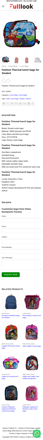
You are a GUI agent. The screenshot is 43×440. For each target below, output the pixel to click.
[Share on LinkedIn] (29, 104)
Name (4, 216)
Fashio (8, 99)
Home (4, 66)
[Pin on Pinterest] (20, 104)
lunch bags (14, 99)
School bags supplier (32, 428)
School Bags (12, 66)
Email (4, 226)
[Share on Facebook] (8, 104)
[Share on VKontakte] (24, 104)
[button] (3, 6)
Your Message (7, 257)
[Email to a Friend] (16, 104)
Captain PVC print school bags (11, 347)
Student (22, 99)
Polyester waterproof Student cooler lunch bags (30, 409)
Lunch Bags (24, 66)
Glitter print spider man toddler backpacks (31, 377)
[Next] (38, 35)
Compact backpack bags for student (11, 316)
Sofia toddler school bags (32, 346)
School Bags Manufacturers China (15, 431)
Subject (4, 237)
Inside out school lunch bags (10, 377)
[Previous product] (8, 80)
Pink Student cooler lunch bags (32, 316)
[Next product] (4, 80)
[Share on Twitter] (12, 104)
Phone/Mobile (7, 247)
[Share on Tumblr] (33, 104)
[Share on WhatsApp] (4, 104)
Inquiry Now (10, 275)
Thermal (28, 99)
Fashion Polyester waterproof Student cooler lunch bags (9, 409)
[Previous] (5, 35)
